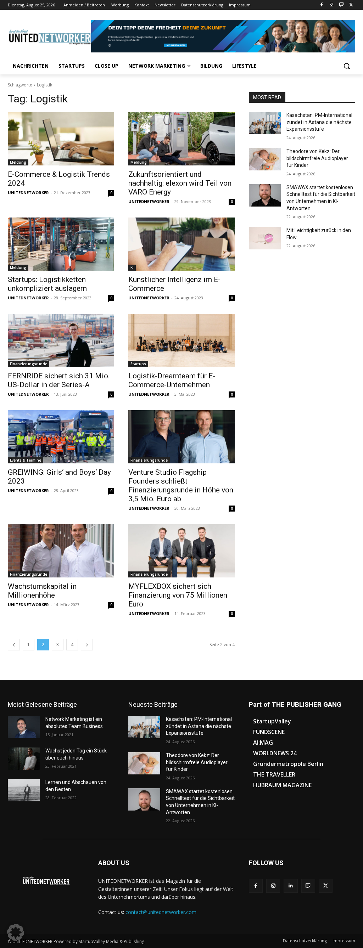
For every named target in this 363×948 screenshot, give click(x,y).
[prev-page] (14, 644)
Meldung (18, 162)
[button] (346, 65)
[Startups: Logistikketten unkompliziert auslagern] (61, 244)
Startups (138, 363)
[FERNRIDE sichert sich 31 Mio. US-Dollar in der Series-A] (61, 340)
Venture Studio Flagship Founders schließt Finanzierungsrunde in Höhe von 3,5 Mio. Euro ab (180, 485)
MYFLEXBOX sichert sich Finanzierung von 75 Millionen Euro (177, 595)
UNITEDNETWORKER (28, 192)
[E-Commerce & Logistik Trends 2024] (61, 138)
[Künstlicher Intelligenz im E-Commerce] (181, 244)
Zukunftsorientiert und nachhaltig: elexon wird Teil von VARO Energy (179, 183)
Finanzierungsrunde (28, 363)
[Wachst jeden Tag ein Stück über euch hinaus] (24, 758)
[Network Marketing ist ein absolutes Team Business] (24, 727)
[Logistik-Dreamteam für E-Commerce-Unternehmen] (181, 340)
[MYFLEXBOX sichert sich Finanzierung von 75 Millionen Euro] (181, 550)
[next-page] (87, 644)
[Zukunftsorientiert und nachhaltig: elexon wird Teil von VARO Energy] (181, 138)
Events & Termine (25, 460)
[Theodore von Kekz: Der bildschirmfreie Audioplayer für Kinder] (265, 159)
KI (132, 267)
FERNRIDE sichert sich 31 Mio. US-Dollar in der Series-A (59, 380)
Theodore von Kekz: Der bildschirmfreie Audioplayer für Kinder (317, 158)
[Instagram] (332, 5)
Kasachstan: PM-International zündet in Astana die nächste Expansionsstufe (319, 122)
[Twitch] (341, 5)
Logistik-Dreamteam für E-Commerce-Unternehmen (171, 380)
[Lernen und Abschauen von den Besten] (24, 790)
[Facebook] (322, 5)
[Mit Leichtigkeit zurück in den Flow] (265, 238)
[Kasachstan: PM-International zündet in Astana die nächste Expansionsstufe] (265, 123)
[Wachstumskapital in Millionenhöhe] (61, 550)
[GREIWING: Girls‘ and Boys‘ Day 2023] (61, 436)
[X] (351, 5)
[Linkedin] (290, 886)
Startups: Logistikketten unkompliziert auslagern (47, 284)
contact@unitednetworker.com (160, 912)
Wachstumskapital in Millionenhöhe (42, 590)
